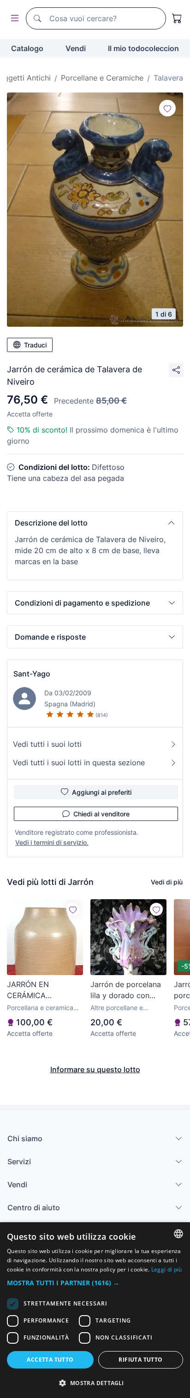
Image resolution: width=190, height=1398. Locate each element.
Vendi (75, 48)
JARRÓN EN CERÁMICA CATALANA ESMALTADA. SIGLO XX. (41, 990)
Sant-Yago (31, 673)
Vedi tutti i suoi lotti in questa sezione (79, 762)
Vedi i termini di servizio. (52, 842)
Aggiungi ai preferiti (101, 792)
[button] (95, 522)
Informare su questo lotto (95, 1069)
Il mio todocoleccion (143, 48)
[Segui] (167, 108)
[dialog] (95, 1310)
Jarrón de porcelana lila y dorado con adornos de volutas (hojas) (125, 990)
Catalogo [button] (27, 48)
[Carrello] (177, 18)
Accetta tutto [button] (50, 1359)
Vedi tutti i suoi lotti (47, 744)
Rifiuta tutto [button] (140, 1359)
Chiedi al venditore (101, 814)
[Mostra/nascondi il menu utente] (13, 19)
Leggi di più (166, 1269)
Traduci (35, 345)
